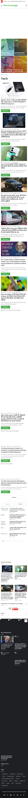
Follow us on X (4, 764)
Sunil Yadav (4, 98)
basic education (20, 773)
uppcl (13, 783)
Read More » (5, 110)
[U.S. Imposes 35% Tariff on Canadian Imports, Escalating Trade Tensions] (4, 510)
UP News (8, 783)
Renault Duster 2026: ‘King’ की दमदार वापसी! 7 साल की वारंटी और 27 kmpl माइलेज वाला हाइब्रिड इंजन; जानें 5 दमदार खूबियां (13, 198)
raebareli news (22, 780)
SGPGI (3, 783)
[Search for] (26, 6)
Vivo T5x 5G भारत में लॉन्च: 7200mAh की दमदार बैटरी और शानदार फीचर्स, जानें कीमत (14, 166)
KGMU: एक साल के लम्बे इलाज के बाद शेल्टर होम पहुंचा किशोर (13, 1)
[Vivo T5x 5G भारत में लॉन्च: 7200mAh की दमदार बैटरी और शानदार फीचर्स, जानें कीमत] (7, 64)
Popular (8, 504)
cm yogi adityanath (10, 776)
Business (17, 57)
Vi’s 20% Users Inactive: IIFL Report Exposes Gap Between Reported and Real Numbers (14, 483)
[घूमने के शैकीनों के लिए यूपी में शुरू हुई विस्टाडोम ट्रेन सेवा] (4, 535)
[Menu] (1, 6)
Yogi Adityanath (5, 785)
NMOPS (10, 780)
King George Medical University (8, 778)
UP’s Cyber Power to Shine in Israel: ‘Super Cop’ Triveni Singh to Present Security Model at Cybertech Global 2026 (13, 262)
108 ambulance (12, 773)
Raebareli (16, 780)
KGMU (24, 776)
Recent (20, 504)
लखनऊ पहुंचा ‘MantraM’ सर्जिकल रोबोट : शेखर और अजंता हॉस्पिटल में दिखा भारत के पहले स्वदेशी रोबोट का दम (14, 230)
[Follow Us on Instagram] (26, 620)
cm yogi (3, 776)
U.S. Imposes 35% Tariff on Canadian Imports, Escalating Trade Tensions (17, 510)
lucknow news (4, 780)
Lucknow (17, 778)
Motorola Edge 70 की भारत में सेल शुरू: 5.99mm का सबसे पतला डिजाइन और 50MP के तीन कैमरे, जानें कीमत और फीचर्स (13, 297)
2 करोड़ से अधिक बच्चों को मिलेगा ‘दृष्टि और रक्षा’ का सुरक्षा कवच (18, 528)
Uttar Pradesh (18, 783)
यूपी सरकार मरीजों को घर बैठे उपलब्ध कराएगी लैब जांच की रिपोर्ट (18, 522)
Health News (18, 776)
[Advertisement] (14, 23)
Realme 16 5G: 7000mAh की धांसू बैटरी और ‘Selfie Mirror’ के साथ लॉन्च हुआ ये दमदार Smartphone (13, 102)
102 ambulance (5, 773)
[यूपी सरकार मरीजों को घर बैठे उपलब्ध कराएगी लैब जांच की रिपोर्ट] (4, 523)
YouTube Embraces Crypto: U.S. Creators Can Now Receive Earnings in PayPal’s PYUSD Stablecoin (13, 450)
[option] (14, 56)
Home (3, 74)
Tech (3, 40)
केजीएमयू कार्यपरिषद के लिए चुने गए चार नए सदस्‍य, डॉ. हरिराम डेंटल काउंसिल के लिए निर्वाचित (18, 516)
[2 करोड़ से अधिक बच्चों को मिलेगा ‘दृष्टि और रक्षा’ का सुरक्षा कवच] (4, 529)
